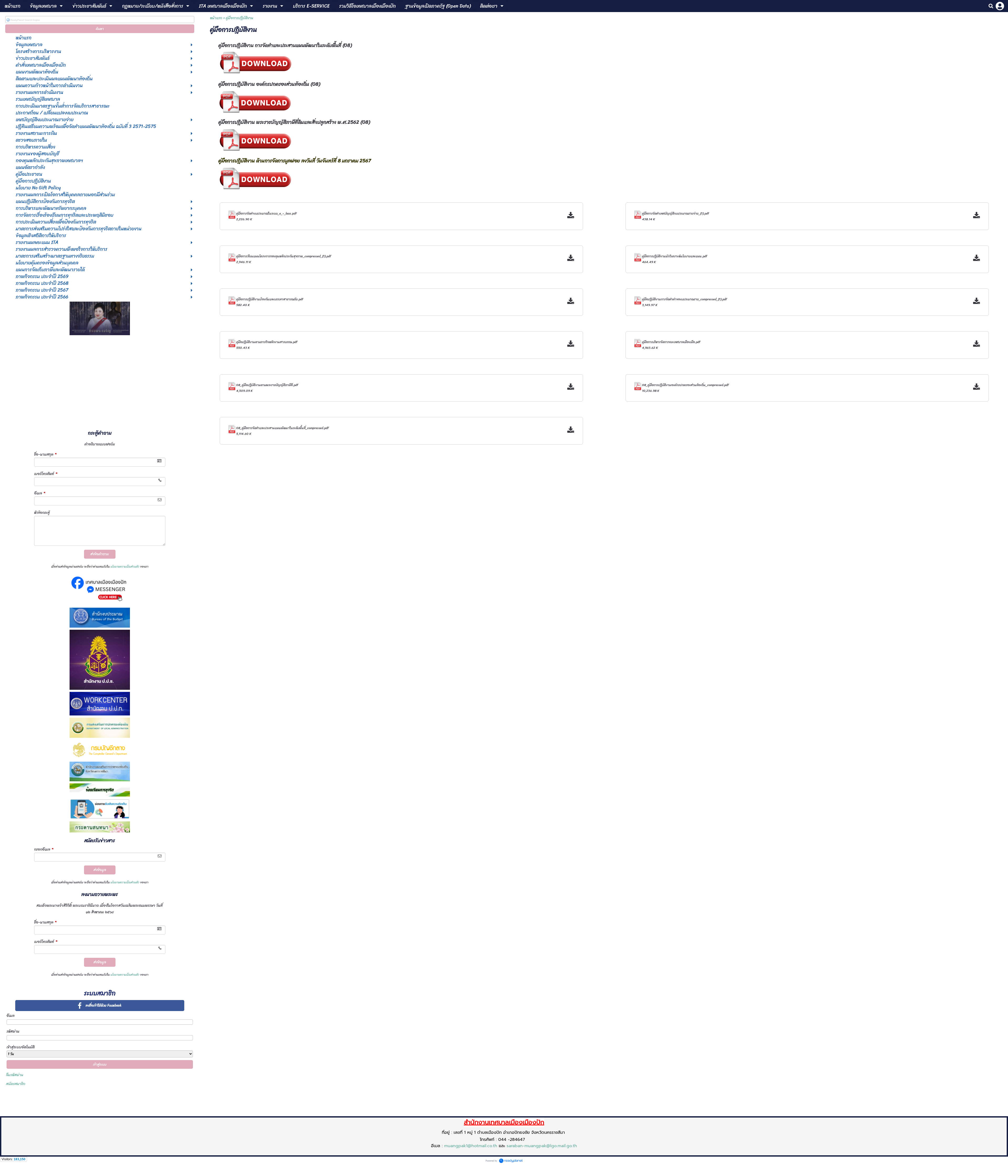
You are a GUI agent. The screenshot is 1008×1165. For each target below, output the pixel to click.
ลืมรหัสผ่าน (14, 1075)
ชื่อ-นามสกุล (45, 454)
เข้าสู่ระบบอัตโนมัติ (21, 1047)
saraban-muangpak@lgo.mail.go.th (542, 1146)
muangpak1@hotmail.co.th (470, 1146)
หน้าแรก (216, 18)
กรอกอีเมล (43, 849)
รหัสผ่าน (13, 1031)
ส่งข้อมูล (99, 870)
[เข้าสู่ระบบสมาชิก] (1000, 6)
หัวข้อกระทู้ (42, 512)
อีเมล (39, 493)
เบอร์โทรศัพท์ (45, 474)
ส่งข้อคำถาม (99, 554)
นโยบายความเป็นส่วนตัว (125, 566)
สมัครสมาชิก (15, 1084)
